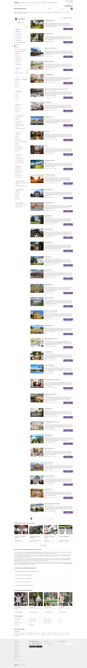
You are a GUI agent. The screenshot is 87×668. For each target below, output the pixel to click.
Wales (30, 622)
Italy (59, 622)
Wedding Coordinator (18, 206)
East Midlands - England (18, 622)
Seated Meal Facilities (18, 167)
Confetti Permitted (18, 139)
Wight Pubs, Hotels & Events (50, 48)
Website (54, 2)
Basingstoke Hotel (48, 215)
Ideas (39, 2)
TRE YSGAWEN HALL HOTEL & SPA (52, 421)
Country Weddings (18, 33)
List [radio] (62, 17)
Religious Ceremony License (19, 162)
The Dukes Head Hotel (49, 476)
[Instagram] (51, 643)
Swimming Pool (17, 193)
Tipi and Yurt (17, 62)
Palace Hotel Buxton (49, 462)
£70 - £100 (17, 85)
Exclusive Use (17, 145)
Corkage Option (17, 169)
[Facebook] (45, 643)
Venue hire (24, 79)
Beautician (17, 197)
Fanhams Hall (32, 607)
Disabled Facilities (18, 134)
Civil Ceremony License (19, 160)
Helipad (16, 138)
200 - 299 (17, 96)
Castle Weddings (18, 38)
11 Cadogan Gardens (49, 74)
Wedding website (16, 660)
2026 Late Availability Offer (64, 536)
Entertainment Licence (18, 121)
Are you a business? (17, 653)
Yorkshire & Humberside (33, 620)
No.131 (46, 145)
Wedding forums (44, 2)
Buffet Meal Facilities (18, 175)
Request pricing (68, 42)
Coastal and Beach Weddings (19, 51)
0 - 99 (16, 93)
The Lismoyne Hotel (49, 229)
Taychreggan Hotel (48, 435)
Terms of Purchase (16, 645)
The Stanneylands (48, 408)
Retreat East (47, 131)
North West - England (47, 618)
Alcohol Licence (17, 173)
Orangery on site (18, 150)
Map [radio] (71, 17)
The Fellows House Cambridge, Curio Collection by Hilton (56, 89)
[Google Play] (39, 647)
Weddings (15, 5)
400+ (16, 100)
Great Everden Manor (49, 33)
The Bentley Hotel (48, 102)
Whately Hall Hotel (48, 284)
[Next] (73, 534)
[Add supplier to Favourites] (42, 21)
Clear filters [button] (26, 26)
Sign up (71, 2)
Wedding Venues (20, 5)
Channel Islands (31, 624)
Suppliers (31, 2)
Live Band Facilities (18, 123)
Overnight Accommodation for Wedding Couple (21, 183)
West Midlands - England (48, 620)
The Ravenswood (18, 607)
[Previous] (14, 534)
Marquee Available (18, 117)
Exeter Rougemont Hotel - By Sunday (52, 379)
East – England (16, 620)
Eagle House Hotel (48, 189)
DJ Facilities (17, 126)
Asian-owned (17, 108)
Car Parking (17, 136)
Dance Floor (17, 119)
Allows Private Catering (19, 171)
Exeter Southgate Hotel (49, 448)
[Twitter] (47, 643)
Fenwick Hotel (47, 256)
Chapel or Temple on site (19, 158)
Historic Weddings (18, 40)
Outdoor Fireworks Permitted (20, 128)
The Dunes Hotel (48, 270)
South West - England (32, 618)
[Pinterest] (49, 643)
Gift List (49, 2)
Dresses (35, 2)
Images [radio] (67, 17)
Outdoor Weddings (18, 64)
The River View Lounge (49, 61)
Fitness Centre (17, 198)
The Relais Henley (48, 351)
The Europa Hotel (48, 242)
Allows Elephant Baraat (19, 147)
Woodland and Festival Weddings (20, 49)
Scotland (60, 618)
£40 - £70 (17, 83)
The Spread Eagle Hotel (49, 202)
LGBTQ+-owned (17, 110)
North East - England (47, 622)
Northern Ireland (16, 624)
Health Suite (17, 195)
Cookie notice (16, 648)
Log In (69, 2)
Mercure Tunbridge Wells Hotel (51, 338)
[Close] (27, 18)
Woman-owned (17, 106)
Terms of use (16, 644)
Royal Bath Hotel (48, 489)
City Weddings (17, 44)
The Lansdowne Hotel (49, 297)
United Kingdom (63, 643)
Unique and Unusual (18, 36)
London (60, 620)
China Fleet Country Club (50, 174)
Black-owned (17, 111)
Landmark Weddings (18, 60)
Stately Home (17, 55)
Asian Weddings (17, 56)
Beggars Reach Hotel (49, 325)
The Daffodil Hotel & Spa (50, 160)
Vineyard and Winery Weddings (20, 42)
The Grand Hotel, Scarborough (51, 310)
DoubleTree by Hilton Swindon (51, 394)
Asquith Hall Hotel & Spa (50, 20)
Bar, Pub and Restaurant (19, 35)
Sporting (16, 47)
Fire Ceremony (17, 156)
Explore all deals (43, 545)
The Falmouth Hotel (49, 116)
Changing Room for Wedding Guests (21, 141)
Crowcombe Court (48, 607)
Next (51, 518)
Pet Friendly (17, 143)
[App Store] (32, 647)
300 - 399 (17, 98)
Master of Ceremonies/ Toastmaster (21, 204)
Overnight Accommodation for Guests (21, 185)
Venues (28, 2)
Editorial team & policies (17, 656)
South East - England (17, 618)
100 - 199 (16, 95)
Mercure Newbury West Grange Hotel (52, 503)
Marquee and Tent (18, 53)
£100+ (16, 87)
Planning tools (23, 2)
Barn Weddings (17, 31)
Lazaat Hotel (61, 607)
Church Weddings (18, 58)
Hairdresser (17, 191)
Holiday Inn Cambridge (49, 365)
